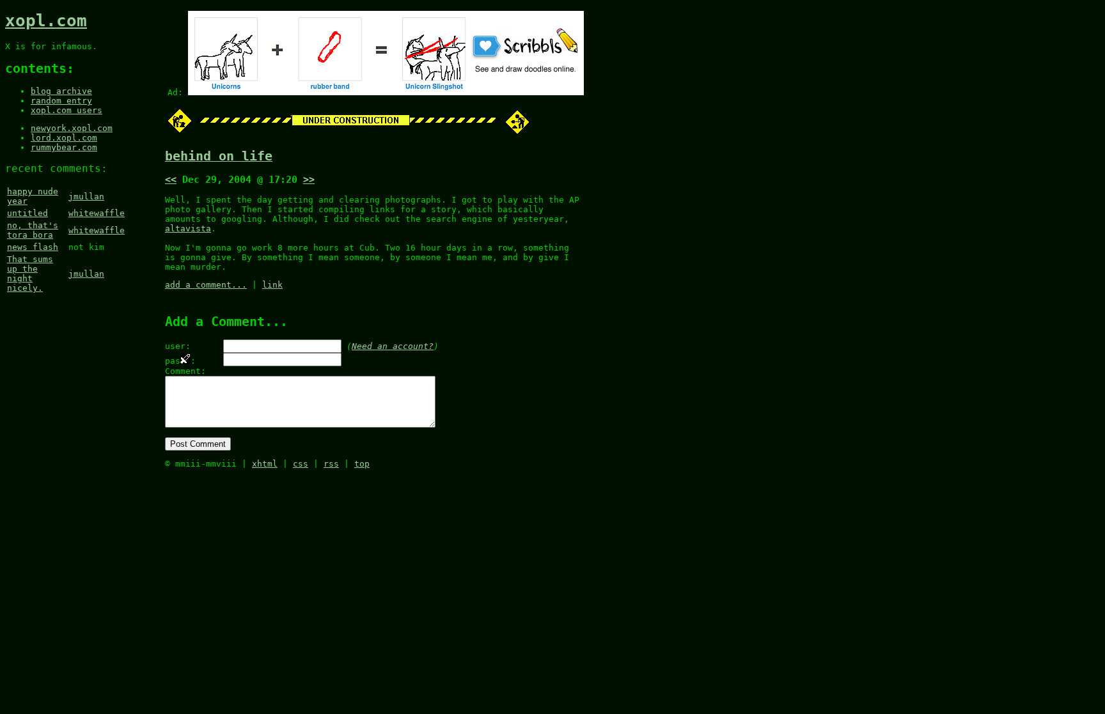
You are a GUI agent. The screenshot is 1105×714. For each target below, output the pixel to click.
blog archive (61, 91)
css (300, 464)
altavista (188, 228)
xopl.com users (66, 110)
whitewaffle (96, 213)
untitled (27, 213)
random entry (61, 100)
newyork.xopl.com (72, 128)
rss (331, 464)
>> (309, 179)
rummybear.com (64, 147)
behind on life (218, 156)
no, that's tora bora (32, 230)
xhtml (265, 464)
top (362, 464)
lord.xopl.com (64, 138)
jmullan (86, 196)
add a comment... (206, 285)
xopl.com (46, 20)
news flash (32, 247)
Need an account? (393, 346)
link (272, 285)
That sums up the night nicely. (30, 273)
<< (170, 179)
